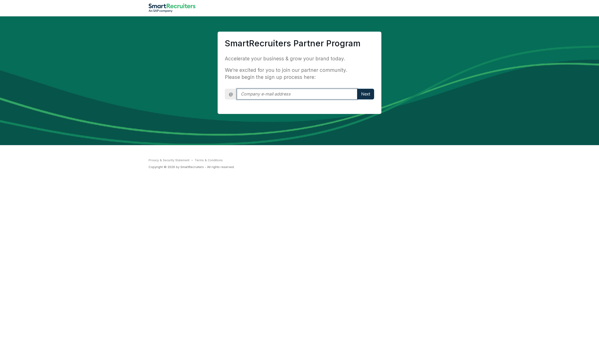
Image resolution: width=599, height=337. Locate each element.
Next (365, 94)
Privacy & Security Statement (169, 160)
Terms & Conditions (209, 160)
